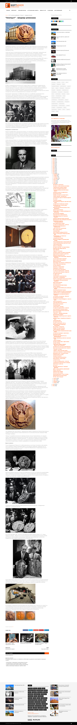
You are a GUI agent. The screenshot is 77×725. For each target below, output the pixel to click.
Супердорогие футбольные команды (61, 362)
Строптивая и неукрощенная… (60, 276)
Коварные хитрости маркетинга (60, 192)
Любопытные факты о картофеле (63, 32)
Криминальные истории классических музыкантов (61, 69)
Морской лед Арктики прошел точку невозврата (61, 208)
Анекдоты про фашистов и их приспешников (59, 336)
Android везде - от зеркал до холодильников (59, 236)
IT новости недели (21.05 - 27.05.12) (61, 224)
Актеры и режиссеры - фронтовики (61, 341)
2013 (53, 171)
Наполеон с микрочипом (58, 266)
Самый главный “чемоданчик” (60, 196)
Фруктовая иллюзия (57, 282)
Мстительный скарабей (58, 213)
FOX (12, 626)
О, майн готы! (56, 274)
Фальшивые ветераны (58, 303)
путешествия (54, 105)
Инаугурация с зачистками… (59, 358)
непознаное (60, 99)
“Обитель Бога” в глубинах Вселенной (61, 292)
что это (36, 709)
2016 (53, 167)
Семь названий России (61, 55)
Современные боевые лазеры (60, 187)
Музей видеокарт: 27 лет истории (60, 374)
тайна (65, 107)
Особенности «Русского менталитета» (62, 346)
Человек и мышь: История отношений (61, 252)
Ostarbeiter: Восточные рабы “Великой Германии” (62, 257)
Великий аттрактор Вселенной (62, 50)
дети (53, 88)
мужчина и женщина (56, 97)
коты (68, 93)
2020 (53, 162)
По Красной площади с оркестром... (61, 333)
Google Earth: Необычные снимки (60, 203)
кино (53, 93)
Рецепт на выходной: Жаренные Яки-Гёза (61, 234)
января (55, 382)
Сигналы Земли (56, 305)
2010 (53, 385)
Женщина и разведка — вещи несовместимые (41, 644)
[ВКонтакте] (52, 21)
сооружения (59, 107)
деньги (69, 86)
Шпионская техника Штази (25, 643)
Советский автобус (57, 244)
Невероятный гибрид (58, 371)
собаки (67, 105)
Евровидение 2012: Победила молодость (62, 219)
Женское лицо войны (58, 372)
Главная (7, 1)
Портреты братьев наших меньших (61, 218)
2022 (53, 159)
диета (57, 88)
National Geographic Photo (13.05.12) (61, 310)
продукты (67, 101)
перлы (66, 99)
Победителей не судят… (58, 354)
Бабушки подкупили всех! (59, 255)
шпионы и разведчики (15, 15)
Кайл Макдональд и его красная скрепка (60, 217)
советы (53, 107)
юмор (53, 111)
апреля (55, 378)
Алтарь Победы (56, 342)
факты (59, 109)
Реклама (10, 1)
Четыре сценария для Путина (59, 188)
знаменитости (37, 694)
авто (67, 82)
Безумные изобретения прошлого (63, 59)
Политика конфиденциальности (33, 713)
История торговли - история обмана (61, 247)
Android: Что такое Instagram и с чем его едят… (62, 299)
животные (68, 88)
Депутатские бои (57, 261)
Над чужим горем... (57, 311)
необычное (54, 99)
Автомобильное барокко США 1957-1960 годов (62, 202)
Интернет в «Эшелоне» (58, 184)
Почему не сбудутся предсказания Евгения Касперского (63, 65)
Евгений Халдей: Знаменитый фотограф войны (62, 331)
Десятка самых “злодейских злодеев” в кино (62, 319)
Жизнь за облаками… (58, 245)
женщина (62, 88)
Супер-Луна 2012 (57, 320)
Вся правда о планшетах (58, 326)
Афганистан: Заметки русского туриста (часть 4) (62, 316)
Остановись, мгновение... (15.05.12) (61, 296)
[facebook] (71, 723)
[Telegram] (63, 21)
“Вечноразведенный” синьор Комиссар (62, 241)
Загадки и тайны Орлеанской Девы (61, 185)
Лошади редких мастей (61, 45)
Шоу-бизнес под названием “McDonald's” (59, 325)
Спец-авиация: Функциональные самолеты (60, 281)
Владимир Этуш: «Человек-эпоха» (60, 353)
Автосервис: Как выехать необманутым (62, 262)
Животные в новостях (58, 363)
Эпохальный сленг (57, 193)
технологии (54, 109)
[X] (56, 21)
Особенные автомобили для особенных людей (62, 288)
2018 (53, 165)
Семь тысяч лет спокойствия (59, 228)
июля (54, 180)
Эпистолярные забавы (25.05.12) (60, 232)
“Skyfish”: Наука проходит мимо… (60, 350)
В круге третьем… (57, 370)
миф (64, 95)
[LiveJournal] (59, 21)
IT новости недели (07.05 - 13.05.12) (61, 307)
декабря (55, 174)
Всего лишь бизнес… (58, 229)
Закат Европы (56, 249)
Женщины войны (57, 334)
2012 (53, 173)
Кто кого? (55, 365)
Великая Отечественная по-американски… (59, 226)
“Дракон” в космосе (57, 251)
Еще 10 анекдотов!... (55, 147)
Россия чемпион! (57, 265)
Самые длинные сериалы (59, 329)
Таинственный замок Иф (61, 41)
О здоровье (50, 10)
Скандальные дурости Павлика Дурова (62, 197)
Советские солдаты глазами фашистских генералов (59, 345)
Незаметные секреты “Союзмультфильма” (58, 221)
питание (53, 101)
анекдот (53, 84)
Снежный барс (56, 230)
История (53, 82)
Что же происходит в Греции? (60, 258)
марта (54, 379)
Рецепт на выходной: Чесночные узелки (62, 278)
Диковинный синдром (58, 314)
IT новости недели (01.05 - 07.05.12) (61, 361)
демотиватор (63, 86)
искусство (31, 696)
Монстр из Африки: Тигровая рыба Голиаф (61, 240)
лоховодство (58, 95)
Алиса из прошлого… (58, 301)
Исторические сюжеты (33, 10)
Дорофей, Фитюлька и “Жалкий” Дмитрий (60, 367)
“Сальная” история (57, 349)
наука (63, 97)
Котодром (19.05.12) (57, 273)
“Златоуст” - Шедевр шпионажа (60, 313)
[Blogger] (58, 21)
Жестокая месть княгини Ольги (60, 309)
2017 (53, 166)
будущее (59, 84)
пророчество (54, 103)
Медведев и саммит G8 (58, 268)
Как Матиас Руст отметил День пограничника (60, 206)
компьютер (58, 93)
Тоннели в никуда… (57, 200)
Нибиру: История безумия (59, 328)
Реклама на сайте (31, 712)
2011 (53, 384)
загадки (45, 692)
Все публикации (58, 10)
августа (55, 179)
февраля (55, 381)
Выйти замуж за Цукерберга (59, 260)
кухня (53, 95)
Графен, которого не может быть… (61, 194)
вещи (63, 84)
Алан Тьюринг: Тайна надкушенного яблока (10, 644)
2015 (53, 168)
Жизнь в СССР (43, 10)
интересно (44, 694)
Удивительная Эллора (58, 209)
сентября (55, 178)
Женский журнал (22, 10)
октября (55, 176)
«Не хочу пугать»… (57, 283)
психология (61, 103)
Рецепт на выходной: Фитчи (59, 323)
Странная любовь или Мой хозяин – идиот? (61, 190)
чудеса (68, 109)
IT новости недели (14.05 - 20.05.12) (61, 270)
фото (64, 109)
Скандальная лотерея (58, 238)
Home (7, 15)
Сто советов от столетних (58, 118)
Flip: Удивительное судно (59, 223)
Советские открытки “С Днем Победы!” (62, 351)
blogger (46, 653)
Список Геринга (56, 286)
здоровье (30, 694)
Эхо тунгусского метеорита (59, 269)
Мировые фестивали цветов (59, 248)
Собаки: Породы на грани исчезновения (62, 291)
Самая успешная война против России (61, 243)
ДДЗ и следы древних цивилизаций (61, 368)
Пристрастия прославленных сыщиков (62, 347)
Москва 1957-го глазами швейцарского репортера (62, 212)
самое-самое (62, 105)
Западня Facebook (57, 355)
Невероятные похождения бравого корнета (61, 294)
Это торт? (55, 198)
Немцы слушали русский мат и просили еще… (62, 338)
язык (57, 111)
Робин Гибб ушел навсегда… (59, 264)
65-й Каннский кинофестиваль (60, 285)
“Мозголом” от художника (59, 277)
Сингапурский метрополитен (59, 357)
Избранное (13, 10)
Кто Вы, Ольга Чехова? (58, 376)
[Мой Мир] (55, 21)
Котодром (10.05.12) (57, 321)
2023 (53, 158)
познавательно (60, 101)
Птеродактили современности (60, 214)
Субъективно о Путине (58, 306)
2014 (53, 170)
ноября (55, 175)
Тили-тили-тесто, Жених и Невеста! (61, 272)
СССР (9, 15)
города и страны (55, 86)
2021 (53, 161)
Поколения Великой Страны (59, 289)
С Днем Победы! (57, 340)
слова (44, 705)
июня (54, 182)
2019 (53, 163)
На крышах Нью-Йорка (58, 297)
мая (54, 183)
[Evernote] (61, 21)
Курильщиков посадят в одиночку (61, 253)
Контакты (15, 1)
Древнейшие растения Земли (60, 375)
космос (63, 93)
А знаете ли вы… (56, 359)
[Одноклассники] (53, 21)
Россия (58, 82)
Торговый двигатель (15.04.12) (60, 302)
